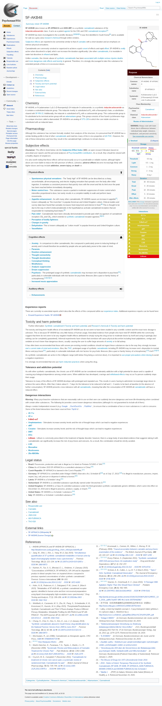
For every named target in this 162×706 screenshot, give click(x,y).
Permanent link (12, 136)
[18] (101, 473)
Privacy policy (29, 701)
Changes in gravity (40, 223)
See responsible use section (143, 136)
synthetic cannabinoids (66, 58)
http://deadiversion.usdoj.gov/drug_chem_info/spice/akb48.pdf (56, 550)
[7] (116, 198)
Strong (133, 171)
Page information (12, 138)
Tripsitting (10, 55)
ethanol (47, 54)
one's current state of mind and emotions (42, 348)
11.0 (101, 545)
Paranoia (35, 249)
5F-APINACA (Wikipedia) (38, 532)
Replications (11, 45)
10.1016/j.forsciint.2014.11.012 (48, 582)
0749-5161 (145, 591)
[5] (79, 34)
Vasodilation (37, 229)
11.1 (105, 545)
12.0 (102, 557)
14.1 (105, 581)
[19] (120, 473)
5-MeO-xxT (143, 222)
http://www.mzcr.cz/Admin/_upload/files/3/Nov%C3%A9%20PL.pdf (126, 615)
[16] (92, 467)
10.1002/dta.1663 (74, 597)
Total (134, 182)
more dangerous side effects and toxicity (45, 61)
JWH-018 (32, 515)
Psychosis (36, 273)
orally (123, 48)
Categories (30, 680)
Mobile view (66, 701)
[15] (103, 464)
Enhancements (38, 295)
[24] (73, 491)
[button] (154, 140)
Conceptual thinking (40, 261)
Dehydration (37, 225)
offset (106, 48)
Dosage (143, 144)
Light (134, 163)
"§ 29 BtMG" (105, 636)
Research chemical (59, 680)
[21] (62, 479)
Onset (133, 186)
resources (140, 203)
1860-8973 (42, 565)
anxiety (109, 341)
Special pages (12, 131)
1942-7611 (42, 600)
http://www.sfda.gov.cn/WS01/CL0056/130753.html (120, 606)
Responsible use (35, 506)
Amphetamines (143, 226)
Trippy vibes (11, 112)
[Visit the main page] (11, 11)
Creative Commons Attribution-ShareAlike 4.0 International (63, 697)
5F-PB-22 (39, 113)
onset (85, 48)
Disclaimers (57, 701)
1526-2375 (78, 654)
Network (10, 105)
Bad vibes (10, 115)
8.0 (34, 641)
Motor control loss (40, 190)
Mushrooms (143, 249)
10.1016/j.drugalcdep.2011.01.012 (118, 567)
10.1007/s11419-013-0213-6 (69, 630)
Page (25, 8)
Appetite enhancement (42, 199)
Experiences (11, 39)
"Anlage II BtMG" (107, 618)
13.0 (102, 569)
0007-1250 (147, 555)
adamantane (71, 116)
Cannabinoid (149, 109)
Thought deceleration (41, 258)
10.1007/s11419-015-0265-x (71, 562)
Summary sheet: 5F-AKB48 (37, 24)
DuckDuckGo (76, 406)
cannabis (82, 42)
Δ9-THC (108, 136)
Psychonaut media (13, 42)
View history (121, 8)
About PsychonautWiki (43, 701)
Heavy (133, 175)
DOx (143, 239)
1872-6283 (75, 582)
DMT (143, 236)
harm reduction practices (69, 362)
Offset (133, 194)
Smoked (133, 141)
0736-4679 (110, 579)
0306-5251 (61, 669)
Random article (12, 68)
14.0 (102, 581)
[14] (50, 278)
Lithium (143, 256)
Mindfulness (37, 264)
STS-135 (85, 119)
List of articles (11, 64)
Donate (7, 26)
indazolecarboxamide (34, 31)
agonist (67, 31)
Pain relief (36, 214)
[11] (119, 272)
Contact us (10, 85)
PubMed (87, 406)
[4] (77, 34)
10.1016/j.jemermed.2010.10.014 (140, 576)
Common (133, 167)
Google (65, 406)
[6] (110, 34)
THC (70, 348)
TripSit (74, 409)
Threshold (134, 159)
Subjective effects (32, 42)
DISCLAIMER (132, 201)
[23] (89, 488)
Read (102, 8)
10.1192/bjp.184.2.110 (124, 555)
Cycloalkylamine (42, 680)
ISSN (33, 565)
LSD (143, 243)
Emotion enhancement (42, 252)
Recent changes (12, 91)
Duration (143, 178)
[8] (102, 204)
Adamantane (145, 117)
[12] (45, 278)
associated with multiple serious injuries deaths (103, 58)
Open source (11, 95)
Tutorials (10, 58)
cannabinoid (89, 28)
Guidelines (10, 88)
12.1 (105, 557)
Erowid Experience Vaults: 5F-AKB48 (43, 315)
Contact (17, 26)
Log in (158, 2)
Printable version (12, 133)
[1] (107, 30)
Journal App (11, 71)
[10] (102, 216)
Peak (134, 190)
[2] (74, 34)
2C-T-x (143, 215)
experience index (111, 311)
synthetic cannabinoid (75, 217)
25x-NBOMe (143, 253)
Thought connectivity (41, 255)
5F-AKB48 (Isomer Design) (39, 535)
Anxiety (35, 243)
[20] (76, 476)
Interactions (143, 211)
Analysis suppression (41, 267)
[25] (73, 494)
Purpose (133, 72)
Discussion (33, 8)
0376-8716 (146, 567)
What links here (11, 126)
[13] (48, 278)
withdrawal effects (117, 374)
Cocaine (143, 232)
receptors (102, 31)
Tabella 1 (104, 672)
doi (56, 562)
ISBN (39, 639)
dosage (142, 201)
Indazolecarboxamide (149, 115)
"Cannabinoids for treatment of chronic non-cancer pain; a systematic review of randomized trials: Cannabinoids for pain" (58, 660)
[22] (104, 482)
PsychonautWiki (75, 153)
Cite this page (11, 141)
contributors (87, 153)
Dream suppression (40, 270)
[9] (100, 216)
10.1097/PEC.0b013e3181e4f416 (117, 591)
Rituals (9, 48)
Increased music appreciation (45, 281)
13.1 (105, 569)
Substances (11, 35)
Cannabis (32, 509)
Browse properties (11, 143)
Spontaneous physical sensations (46, 179)
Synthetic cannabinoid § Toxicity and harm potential (66, 326)
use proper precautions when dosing (137, 355)
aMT (143, 229)
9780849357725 (51, 639)
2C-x (143, 219)
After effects (133, 198)
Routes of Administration (143, 121)
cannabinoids (102, 51)
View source (110, 8)
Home (9, 32)
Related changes (12, 128)
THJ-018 (32, 522)
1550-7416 (54, 618)
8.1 (36, 641)
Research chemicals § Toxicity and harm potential (112, 326)
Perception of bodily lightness (45, 220)
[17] (83, 470)
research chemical (52, 38)
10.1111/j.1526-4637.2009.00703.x (50, 654)
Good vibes (10, 109)
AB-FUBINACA (34, 518)
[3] (76, 34)
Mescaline (143, 246)
